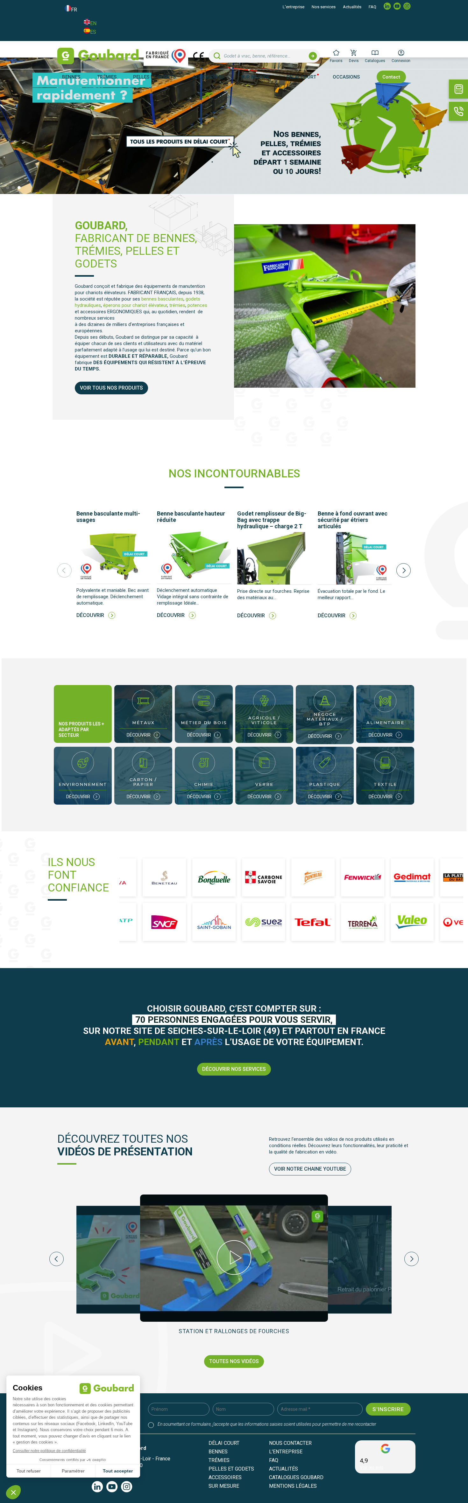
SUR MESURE (255, 77)
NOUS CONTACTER (290, 1443)
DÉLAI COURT (301, 77)
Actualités (352, 6)
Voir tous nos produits (111, 388)
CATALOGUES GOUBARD (296, 1477)
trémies (177, 305)
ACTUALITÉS (283, 1469)
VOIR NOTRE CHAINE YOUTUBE (310, 1169)
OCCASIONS (346, 77)
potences (197, 305)
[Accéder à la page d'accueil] (97, 56)
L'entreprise (293, 6)
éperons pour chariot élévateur (135, 305)
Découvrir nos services (234, 1069)
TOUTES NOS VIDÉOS (234, 1361)
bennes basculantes (162, 299)
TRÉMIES (219, 1460)
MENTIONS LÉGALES (293, 1486)
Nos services (324, 6)
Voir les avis (371, 1467)
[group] (113, 570)
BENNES (218, 1451)
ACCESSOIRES (225, 1477)
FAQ (372, 6)
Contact (391, 77)
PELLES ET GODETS (231, 1469)
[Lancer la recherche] (313, 56)
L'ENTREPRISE (285, 1451)
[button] (7, 187)
